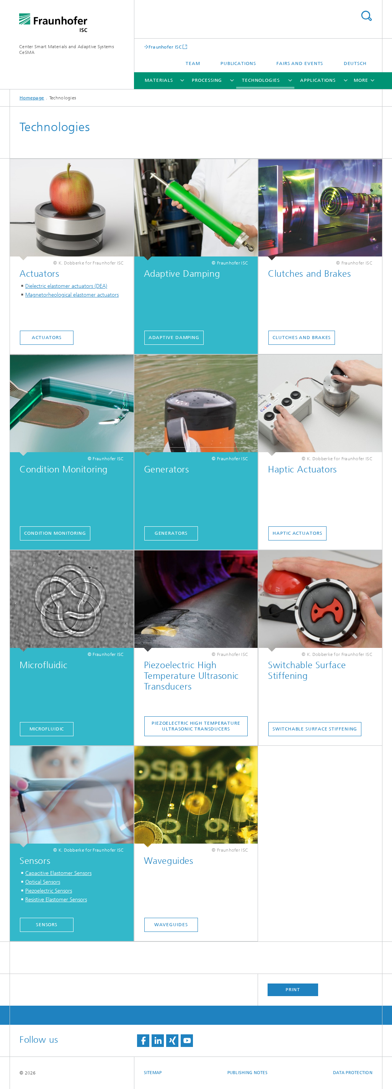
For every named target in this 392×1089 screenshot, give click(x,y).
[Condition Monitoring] (72, 405)
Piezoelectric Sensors (48, 891)
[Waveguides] (196, 796)
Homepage (32, 98)
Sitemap (153, 1072)
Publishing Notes (247, 1072)
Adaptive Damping (174, 337)
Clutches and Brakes (302, 337)
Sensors (46, 924)
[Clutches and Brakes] (320, 209)
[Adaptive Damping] (196, 209)
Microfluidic (46, 729)
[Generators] (196, 405)
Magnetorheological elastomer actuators (72, 295)
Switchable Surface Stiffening (315, 729)
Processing (207, 80)
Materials (159, 80)
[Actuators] (72, 209)
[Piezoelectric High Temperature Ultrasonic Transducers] (196, 601)
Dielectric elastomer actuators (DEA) (66, 286)
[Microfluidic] (72, 601)
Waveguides (171, 924)
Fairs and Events (299, 63)
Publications (238, 63)
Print (293, 989)
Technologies (261, 80)
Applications (318, 80)
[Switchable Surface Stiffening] (320, 601)
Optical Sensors (42, 882)
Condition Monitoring (55, 533)
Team (193, 63)
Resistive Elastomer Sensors (56, 899)
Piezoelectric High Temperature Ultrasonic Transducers (196, 726)
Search (366, 16)
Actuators (47, 337)
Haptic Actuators (297, 533)
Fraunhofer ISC (165, 46)
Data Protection (352, 1072)
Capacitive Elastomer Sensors (58, 873)
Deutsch (355, 63)
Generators (171, 533)
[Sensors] (72, 796)
